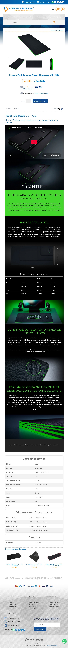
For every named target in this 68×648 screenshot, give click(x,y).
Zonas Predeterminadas (41, 93)
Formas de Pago (45, 2)
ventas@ (16, 618)
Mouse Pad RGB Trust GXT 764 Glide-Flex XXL (54, 565)
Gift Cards (59, 17)
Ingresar (51, 600)
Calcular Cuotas (27, 89)
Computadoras (13, 600)
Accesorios (30, 17)
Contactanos (32, 600)
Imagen (37, 17)
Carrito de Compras (54, 606)
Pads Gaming (59, 30)
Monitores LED (12, 606)
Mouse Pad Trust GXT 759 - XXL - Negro (14, 564)
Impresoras (11, 608)
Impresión (45, 17)
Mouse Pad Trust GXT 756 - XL (34, 564)
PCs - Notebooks (9, 17)
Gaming (53, 30)
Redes (51, 17)
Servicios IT (31, 604)
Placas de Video (12, 604)
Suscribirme (40, 629)
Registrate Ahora (53, 604)
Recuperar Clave (53, 602)
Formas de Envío (30, 2)
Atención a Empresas (34, 602)
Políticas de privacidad (52, 645)
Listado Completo (13, 613)
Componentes (20, 17)
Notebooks (11, 602)
